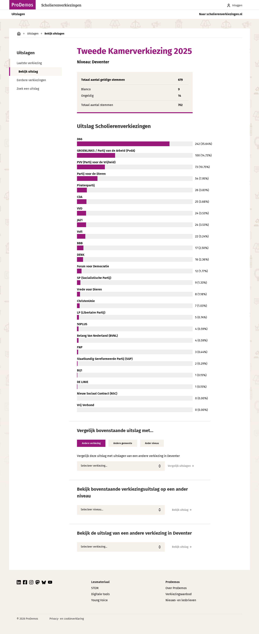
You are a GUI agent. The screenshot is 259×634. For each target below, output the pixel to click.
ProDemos (173, 582)
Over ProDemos (176, 588)
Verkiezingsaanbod (179, 594)
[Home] (23, 4)
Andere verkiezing (91, 443)
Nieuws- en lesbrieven (181, 600)
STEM (94, 588)
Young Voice (99, 600)
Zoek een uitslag (28, 88)
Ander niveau (152, 443)
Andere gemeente (122, 443)
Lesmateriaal (100, 582)
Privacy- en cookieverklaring (66, 618)
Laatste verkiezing (29, 63)
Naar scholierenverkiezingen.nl (220, 14)
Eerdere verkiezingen (31, 80)
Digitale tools (100, 594)
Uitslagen (18, 14)
